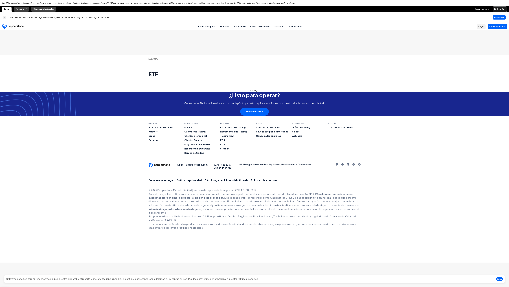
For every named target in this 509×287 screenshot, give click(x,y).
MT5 (222, 140)
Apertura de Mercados (160, 127)
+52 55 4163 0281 (223, 168)
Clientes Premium (193, 140)
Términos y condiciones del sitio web (226, 180)
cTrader (224, 148)
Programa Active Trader (197, 144)
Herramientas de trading (233, 131)
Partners (20, 9)
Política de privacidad (189, 180)
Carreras (153, 140)
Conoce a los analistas (268, 135)
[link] (4, 17)
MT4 (222, 144)
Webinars (297, 135)
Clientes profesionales (43, 9)
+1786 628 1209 (222, 164)
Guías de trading (301, 127)
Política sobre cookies (264, 180)
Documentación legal (160, 180)
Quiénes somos (295, 26)
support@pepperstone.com (192, 164)
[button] (499, 279)
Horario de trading (194, 152)
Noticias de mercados (268, 127)
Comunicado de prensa (340, 127)
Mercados (224, 26)
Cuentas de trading (195, 131)
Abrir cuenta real (254, 111)
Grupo (151, 135)
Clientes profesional (195, 135)
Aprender (278, 26)
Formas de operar (206, 26)
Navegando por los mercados (272, 131)
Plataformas (240, 26)
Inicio (6, 9)
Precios (188, 127)
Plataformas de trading (233, 127)
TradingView (227, 135)
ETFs (156, 59)
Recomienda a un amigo (197, 148)
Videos (296, 131)
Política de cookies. (248, 279)
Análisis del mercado (260, 26)
